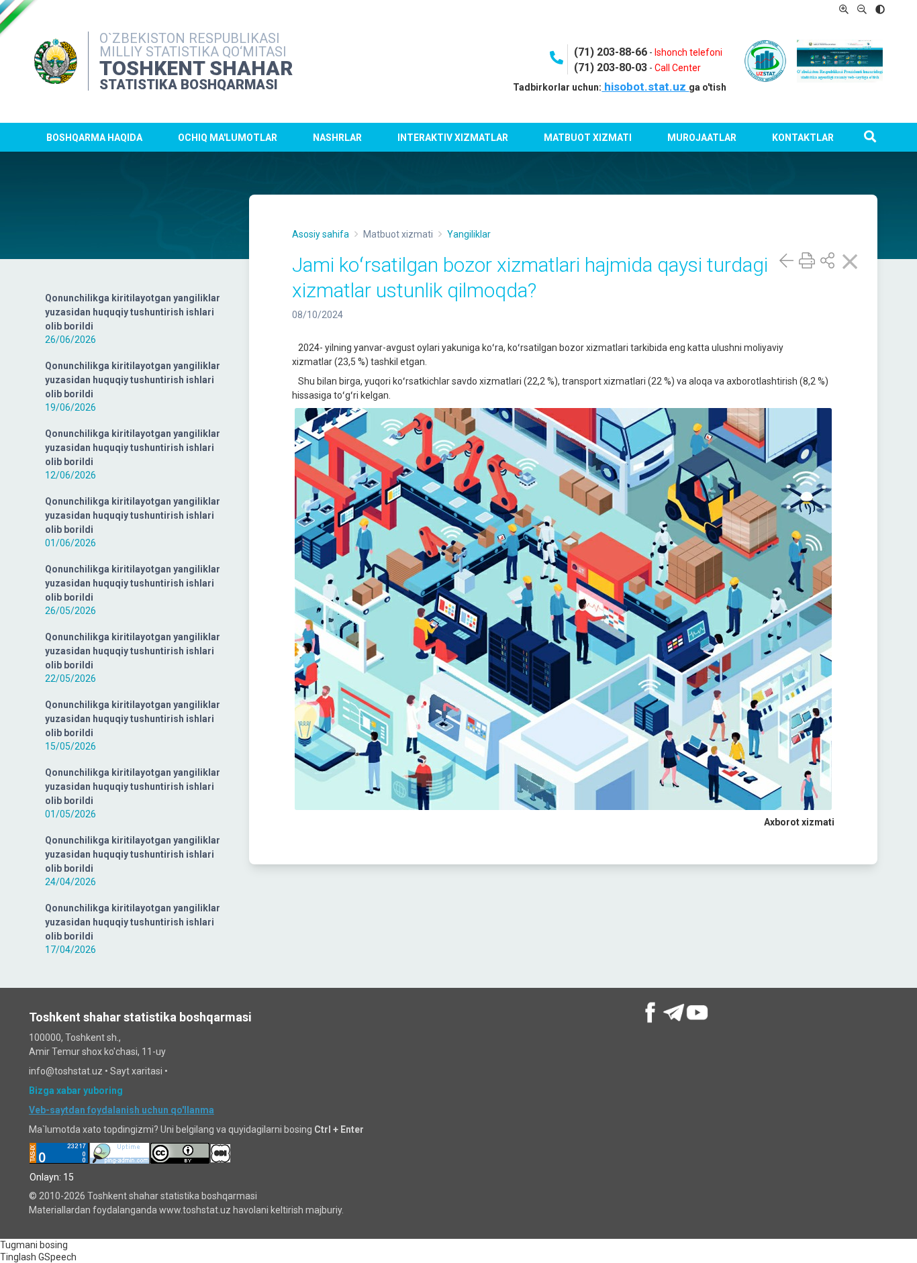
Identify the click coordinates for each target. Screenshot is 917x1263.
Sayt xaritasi (136, 1071)
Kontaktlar (803, 137)
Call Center (678, 67)
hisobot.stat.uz (645, 86)
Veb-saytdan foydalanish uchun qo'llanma (121, 1110)
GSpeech (57, 1257)
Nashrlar (337, 137)
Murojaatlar (701, 137)
